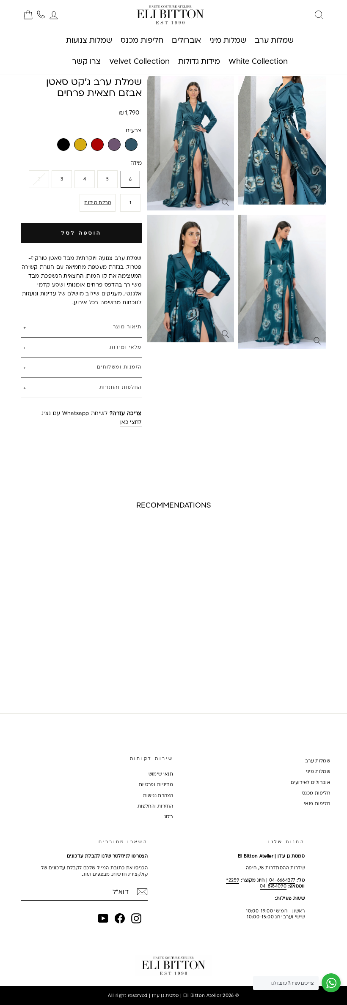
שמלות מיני (318, 771)
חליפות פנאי (317, 803)
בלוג (168, 816)
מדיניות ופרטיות (156, 784)
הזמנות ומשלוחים (119, 367)
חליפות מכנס (316, 793)
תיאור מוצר (127, 327)
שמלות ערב (317, 761)
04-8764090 (273, 886)
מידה (136, 162)
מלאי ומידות (126, 347)
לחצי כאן (131, 421)
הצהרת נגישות (158, 795)
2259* (233, 880)
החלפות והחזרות (120, 387)
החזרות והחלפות (155, 806)
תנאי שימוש (161, 774)
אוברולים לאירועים (310, 782)
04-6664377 (282, 880)
